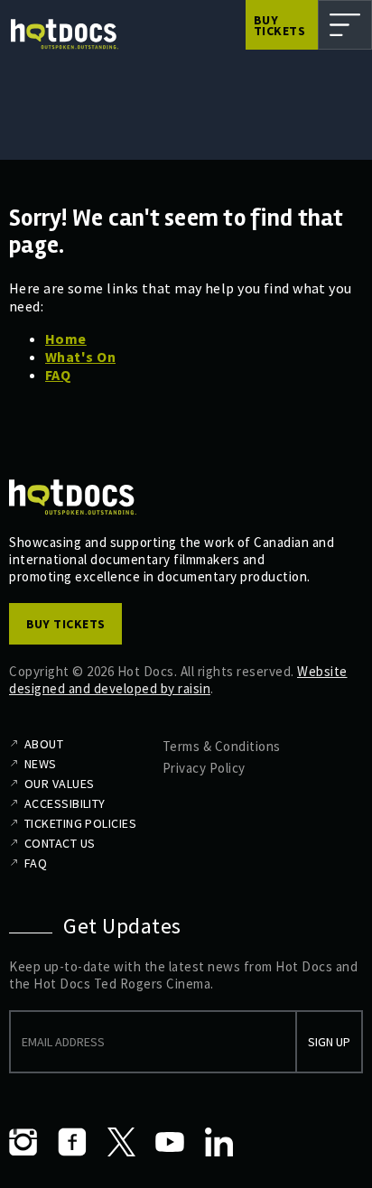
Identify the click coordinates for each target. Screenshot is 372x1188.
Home (66, 338)
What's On (80, 357)
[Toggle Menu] (345, 25)
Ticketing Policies (80, 823)
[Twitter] (121, 1142)
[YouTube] (169, 1142)
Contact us (59, 843)
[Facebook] (72, 1142)
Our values (59, 783)
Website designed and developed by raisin (178, 680)
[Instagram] (23, 1142)
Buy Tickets (279, 25)
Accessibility (65, 803)
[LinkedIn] (218, 1142)
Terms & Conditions (222, 746)
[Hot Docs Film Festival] (64, 34)
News (40, 763)
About (43, 744)
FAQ (57, 375)
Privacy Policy (204, 767)
